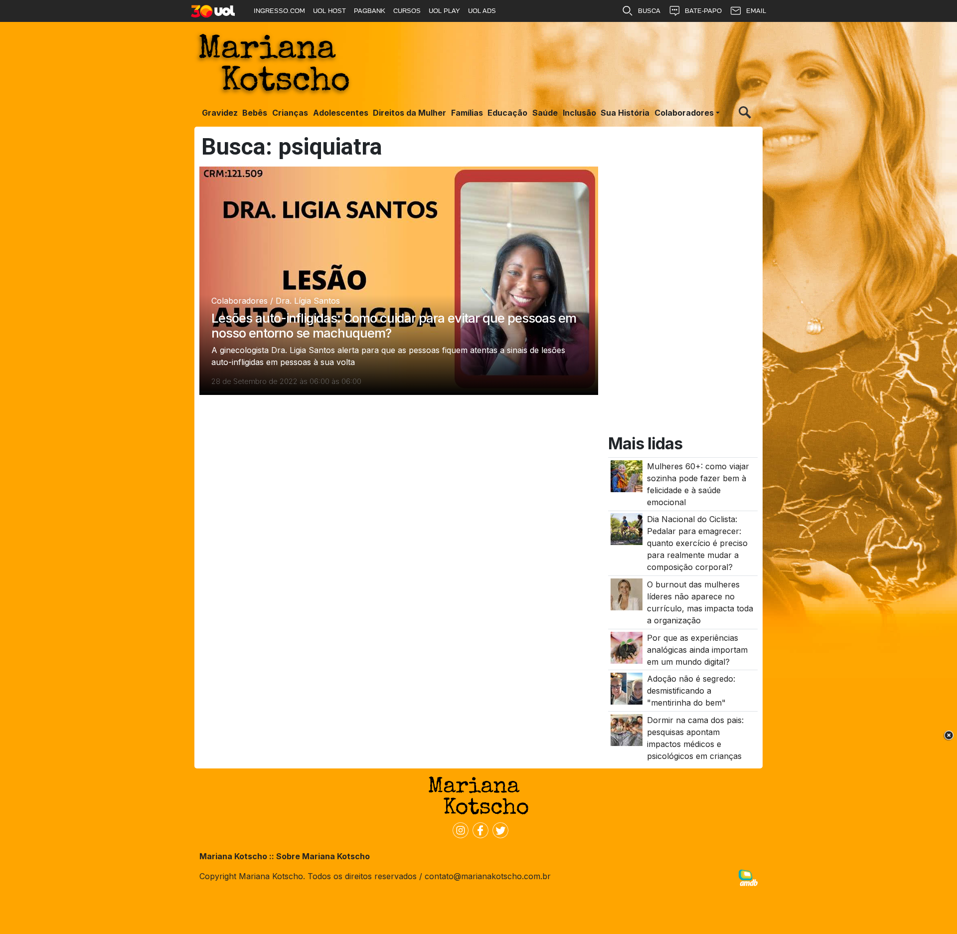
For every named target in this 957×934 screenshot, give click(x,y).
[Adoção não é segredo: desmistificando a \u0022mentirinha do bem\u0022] (626, 688)
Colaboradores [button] (684, 113)
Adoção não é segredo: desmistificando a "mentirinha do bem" (691, 691)
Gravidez (220, 113)
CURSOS (407, 10)
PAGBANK (369, 10)
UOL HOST (329, 10)
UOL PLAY (444, 10)
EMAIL (756, 10)
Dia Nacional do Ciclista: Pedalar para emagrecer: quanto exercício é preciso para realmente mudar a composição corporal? (697, 543)
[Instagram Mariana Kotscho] (459, 829)
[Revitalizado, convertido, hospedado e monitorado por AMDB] (748, 877)
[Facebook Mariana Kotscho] (478, 829)
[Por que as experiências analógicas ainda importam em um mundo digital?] (626, 647)
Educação (507, 113)
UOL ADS (482, 10)
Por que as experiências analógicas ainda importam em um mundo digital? (697, 650)
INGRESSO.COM (279, 10)
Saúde (545, 113)
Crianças (290, 113)
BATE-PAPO (703, 10)
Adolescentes (340, 113)
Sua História (625, 113)
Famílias (467, 113)
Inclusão (579, 113)
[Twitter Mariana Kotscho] (498, 829)
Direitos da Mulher (409, 113)
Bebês (254, 113)
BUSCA (649, 10)
